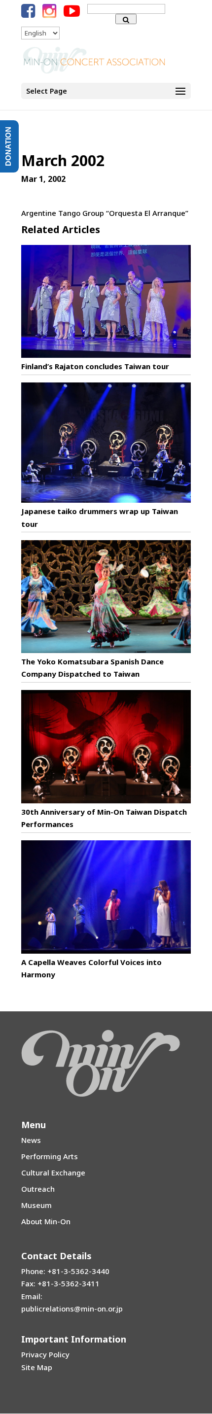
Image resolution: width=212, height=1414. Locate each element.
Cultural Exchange (53, 1172)
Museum (36, 1205)
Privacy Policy (45, 1354)
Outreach (38, 1189)
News (31, 1140)
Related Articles (60, 229)
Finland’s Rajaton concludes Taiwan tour (95, 366)
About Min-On (46, 1221)
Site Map (36, 1367)
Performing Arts (49, 1156)
